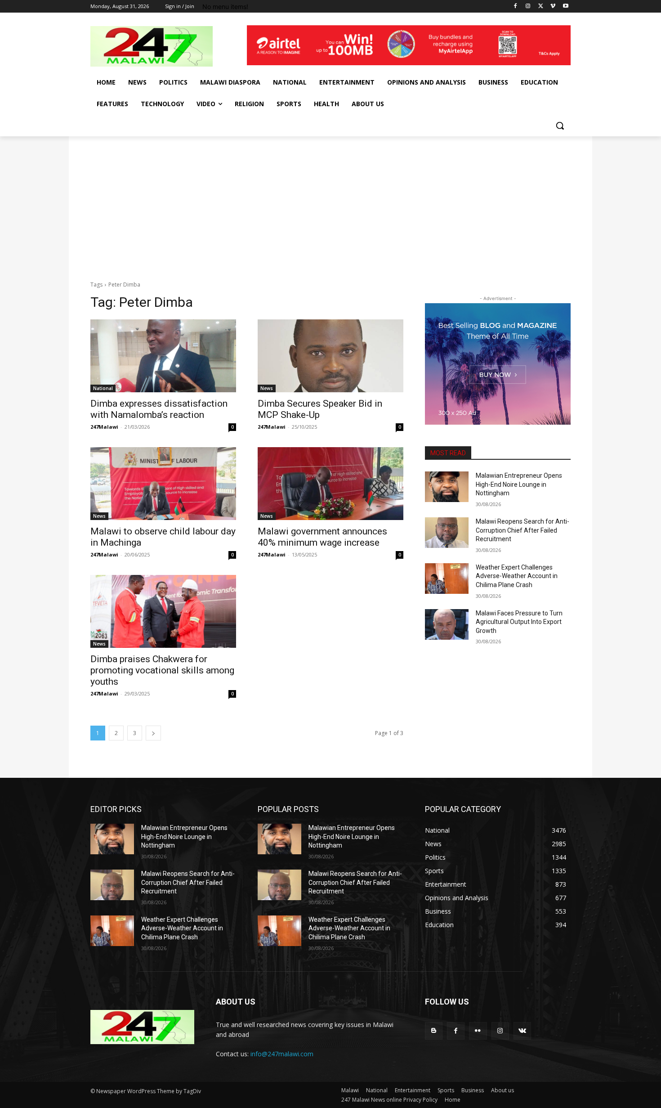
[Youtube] (565, 6)
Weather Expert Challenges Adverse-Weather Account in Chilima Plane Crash (517, 576)
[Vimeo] (553, 6)
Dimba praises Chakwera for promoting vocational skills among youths (162, 670)
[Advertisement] (330, 204)
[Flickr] (478, 1031)
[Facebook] (515, 6)
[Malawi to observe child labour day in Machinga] (163, 483)
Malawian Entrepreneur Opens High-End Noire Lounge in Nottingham (519, 484)
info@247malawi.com (281, 1054)
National (103, 388)
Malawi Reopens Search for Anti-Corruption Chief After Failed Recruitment (522, 530)
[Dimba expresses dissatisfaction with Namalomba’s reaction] (163, 355)
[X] (541, 6)
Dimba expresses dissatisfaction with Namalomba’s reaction (159, 409)
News (266, 388)
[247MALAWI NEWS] (162, 46)
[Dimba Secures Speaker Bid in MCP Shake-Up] (330, 355)
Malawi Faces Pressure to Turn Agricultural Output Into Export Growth (519, 622)
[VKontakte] (522, 1031)
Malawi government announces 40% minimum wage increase (322, 537)
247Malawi (104, 426)
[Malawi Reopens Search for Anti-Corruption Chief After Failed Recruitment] (447, 532)
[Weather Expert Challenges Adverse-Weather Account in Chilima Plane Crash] (447, 578)
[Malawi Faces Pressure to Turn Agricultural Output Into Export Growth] (447, 624)
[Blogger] (433, 1031)
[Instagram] (528, 6)
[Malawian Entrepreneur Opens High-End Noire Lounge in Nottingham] (447, 486)
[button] (560, 125)
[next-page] (153, 733)
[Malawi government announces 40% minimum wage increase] (330, 483)
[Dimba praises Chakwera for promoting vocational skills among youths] (163, 611)
